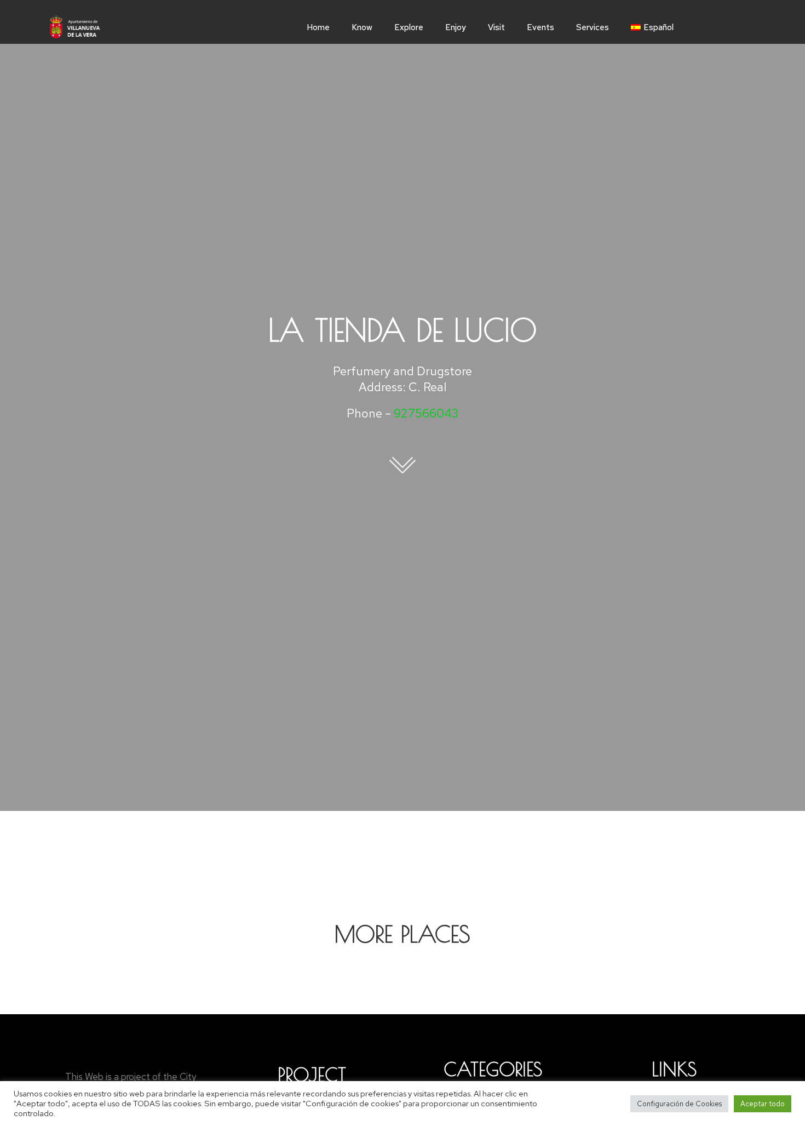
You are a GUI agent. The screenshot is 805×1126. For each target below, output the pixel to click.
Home (318, 27)
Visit (496, 27)
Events (540, 27)
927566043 (426, 413)
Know (362, 27)
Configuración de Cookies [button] (679, 1103)
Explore (408, 27)
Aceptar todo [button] (762, 1103)
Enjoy (455, 27)
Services (592, 27)
